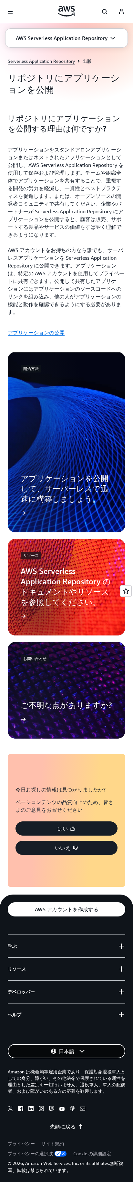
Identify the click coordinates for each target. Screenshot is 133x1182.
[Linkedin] (31, 1109)
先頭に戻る (63, 1126)
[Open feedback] (126, 591)
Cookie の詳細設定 (92, 1153)
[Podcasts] (72, 1109)
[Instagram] (41, 1109)
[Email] (82, 1109)
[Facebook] (20, 1109)
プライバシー (21, 1143)
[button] (65, 38)
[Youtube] (62, 1109)
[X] (10, 1109)
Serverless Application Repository (41, 61)
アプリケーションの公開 (36, 332)
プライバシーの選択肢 (30, 1153)
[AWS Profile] (121, 11)
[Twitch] (51, 1109)
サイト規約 (52, 1143)
